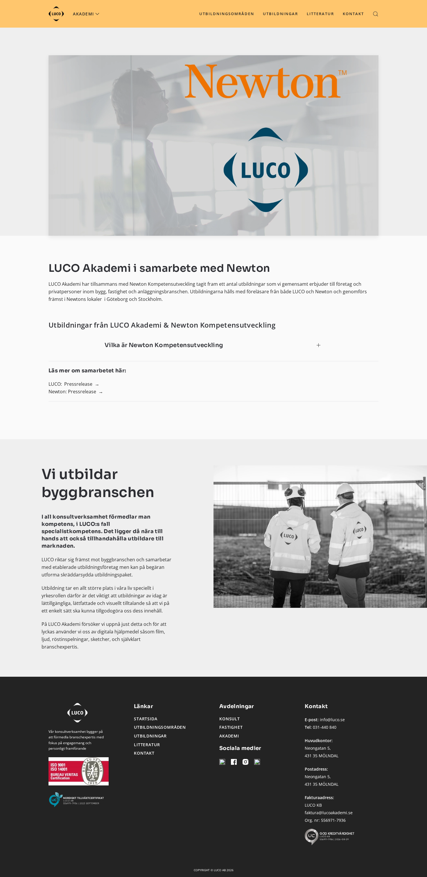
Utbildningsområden (226, 13)
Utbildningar (280, 13)
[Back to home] (56, 14)
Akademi (229, 736)
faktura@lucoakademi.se (329, 812)
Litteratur (320, 13)
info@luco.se (332, 719)
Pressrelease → (81, 384)
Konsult (229, 718)
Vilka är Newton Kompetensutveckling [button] (164, 345)
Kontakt (353, 13)
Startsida (145, 718)
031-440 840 (324, 727)
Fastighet (231, 727)
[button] (375, 14)
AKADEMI (83, 14)
